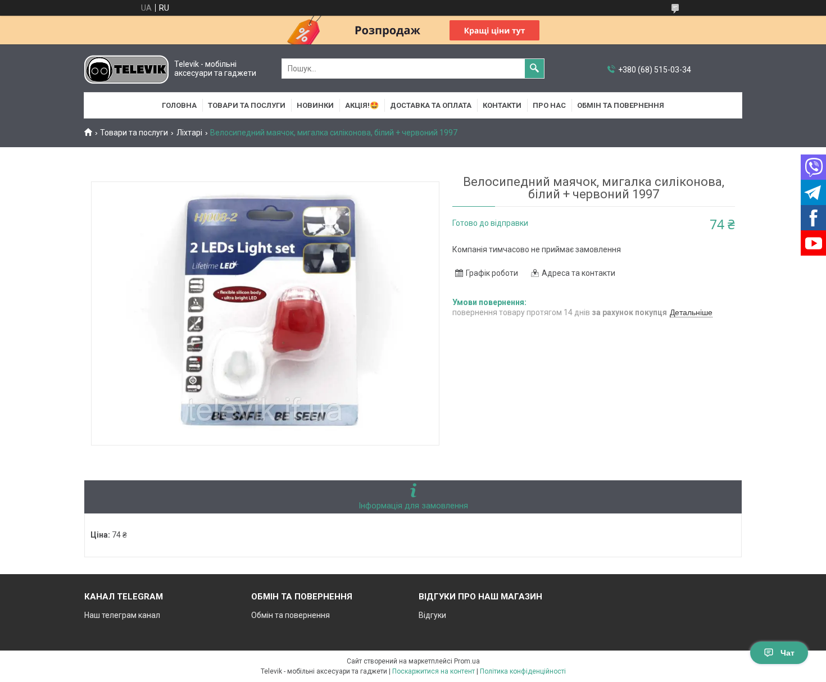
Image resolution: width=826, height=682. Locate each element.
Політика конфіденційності (523, 671)
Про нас (549, 105)
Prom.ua (467, 661)
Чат (787, 652)
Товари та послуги (246, 105)
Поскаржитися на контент (433, 671)
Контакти (502, 105)
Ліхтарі (189, 132)
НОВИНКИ (315, 105)
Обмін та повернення (620, 105)
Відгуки (432, 615)
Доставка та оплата (430, 105)
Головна (179, 105)
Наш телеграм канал (122, 615)
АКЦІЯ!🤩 (362, 105)
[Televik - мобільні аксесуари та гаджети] (126, 69)
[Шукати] (534, 68)
